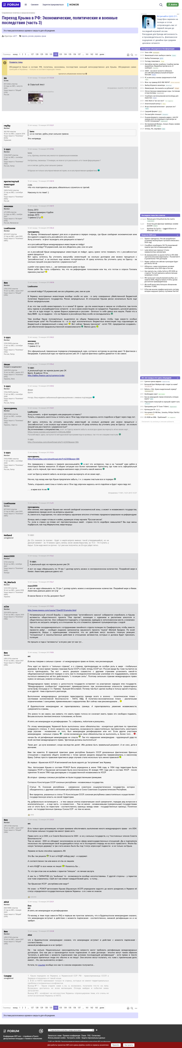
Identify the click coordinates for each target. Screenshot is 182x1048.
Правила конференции (71, 1035)
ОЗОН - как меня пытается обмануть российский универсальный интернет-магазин (159, 73)
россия (31, 36)
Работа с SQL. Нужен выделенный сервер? (160, 389)
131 (51, 54)
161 (87, 54)
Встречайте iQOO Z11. (167, 16)
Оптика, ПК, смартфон (153, 129)
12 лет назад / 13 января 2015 (41, 78)
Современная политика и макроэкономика (18, 12)
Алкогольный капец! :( (153, 104)
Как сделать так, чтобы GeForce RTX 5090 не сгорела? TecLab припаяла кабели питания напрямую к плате (161, 273)
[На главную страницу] (11, 4)
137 (79, 54)
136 (74, 54)
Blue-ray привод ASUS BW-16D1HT (157, 82)
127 (32, 54)
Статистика (96, 1035)
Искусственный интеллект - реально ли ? (160, 107)
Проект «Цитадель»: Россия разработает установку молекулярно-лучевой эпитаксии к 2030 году (162, 240)
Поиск (83, 1035)
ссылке (41, 965)
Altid (32, 815)
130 (46, 54)
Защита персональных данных (93, 1038)
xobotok (33, 897)
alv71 (15, 36)
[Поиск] (161, 4)
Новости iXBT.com (148, 235)
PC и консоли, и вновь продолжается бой (160, 77)
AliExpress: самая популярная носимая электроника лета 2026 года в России (159, 267)
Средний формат (151, 111)
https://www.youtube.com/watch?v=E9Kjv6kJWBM (49, 432)
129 (41, 54)
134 (65, 54)
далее (102, 54)
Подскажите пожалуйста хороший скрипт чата (162, 402)
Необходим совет (151, 394)
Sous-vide (148, 52)
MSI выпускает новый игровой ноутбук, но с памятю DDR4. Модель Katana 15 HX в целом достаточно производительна (161, 280)
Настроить (128, 1045)
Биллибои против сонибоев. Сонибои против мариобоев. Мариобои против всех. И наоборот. (162, 66)
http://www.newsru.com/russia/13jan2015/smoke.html (52, 610)
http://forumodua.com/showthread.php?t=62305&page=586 (53, 442)
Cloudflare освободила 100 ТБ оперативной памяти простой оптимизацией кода (161, 246)
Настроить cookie (73, 1038)
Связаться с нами (55, 1035)
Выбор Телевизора (152, 58)
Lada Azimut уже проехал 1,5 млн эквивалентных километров (157, 251)
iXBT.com (51, 1041)
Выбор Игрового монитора (155, 85)
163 (96, 54)
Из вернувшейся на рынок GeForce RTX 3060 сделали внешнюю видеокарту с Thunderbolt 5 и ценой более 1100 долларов (162, 257)
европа (24, 36)
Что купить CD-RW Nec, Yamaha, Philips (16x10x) (161, 412)
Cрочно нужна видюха (152, 381)
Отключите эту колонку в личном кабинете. (158, 422)
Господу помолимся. (152, 61)
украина (37, 36)
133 (60, 54)
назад (15, 54)
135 (69, 54)
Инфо (134, 78)
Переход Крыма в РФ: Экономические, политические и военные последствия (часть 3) (60, 20)
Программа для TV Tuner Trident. (156, 407)
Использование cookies (57, 1038)
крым (44, 36)
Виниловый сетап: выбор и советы (158, 55)
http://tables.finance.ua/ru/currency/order (46, 375)
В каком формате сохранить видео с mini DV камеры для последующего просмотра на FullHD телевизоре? (161, 119)
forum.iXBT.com (98, 1041)
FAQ (88, 1035)
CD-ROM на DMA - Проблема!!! (155, 417)
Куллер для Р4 (149, 409)
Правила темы (16, 62)
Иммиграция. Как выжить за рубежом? (159, 88)
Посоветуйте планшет (153, 114)
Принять (115, 1045)
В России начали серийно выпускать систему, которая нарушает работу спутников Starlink (162, 290)
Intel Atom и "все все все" (154, 101)
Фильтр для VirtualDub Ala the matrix (161, 219)
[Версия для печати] (128, 54)
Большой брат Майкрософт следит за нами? (161, 384)
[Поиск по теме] (132, 54)
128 (37, 54)
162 (91, 54)
